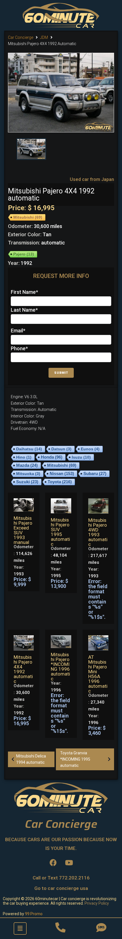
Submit (61, 373)
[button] (20, 928)
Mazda (27, 465)
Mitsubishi (27, 217)
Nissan (62, 473)
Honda (51, 457)
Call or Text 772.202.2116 (61, 878)
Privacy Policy (97, 903)
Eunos (90, 449)
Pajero (23, 254)
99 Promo (34, 913)
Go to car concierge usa (61, 888)
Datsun (61, 449)
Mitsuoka (28, 473)
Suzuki (27, 482)
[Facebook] (53, 863)
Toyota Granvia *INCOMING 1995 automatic (75, 759)
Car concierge (20, 37)
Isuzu (81, 457)
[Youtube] (69, 863)
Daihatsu (29, 449)
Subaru (94, 473)
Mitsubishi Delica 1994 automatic (31, 759)
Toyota (60, 481)
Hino (23, 457)
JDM (44, 37)
